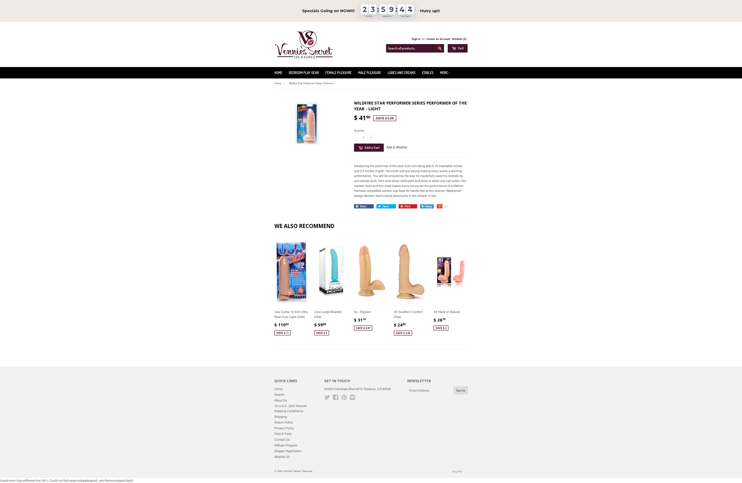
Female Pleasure (338, 73)
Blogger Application (287, 451)
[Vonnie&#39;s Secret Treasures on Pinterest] (344, 398)
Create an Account (438, 39)
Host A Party (283, 433)
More (444, 73)
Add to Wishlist (396, 147)
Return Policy (283, 422)
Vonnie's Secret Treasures (297, 471)
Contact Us (282, 439)
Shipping (280, 416)
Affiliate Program (285, 445)
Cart (460, 48)
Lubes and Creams (401, 73)
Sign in (416, 39)
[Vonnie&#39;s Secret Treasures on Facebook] (336, 398)
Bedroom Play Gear (304, 73)
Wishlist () (459, 39)
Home (278, 73)
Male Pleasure (369, 73)
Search (279, 394)
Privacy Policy (284, 428)
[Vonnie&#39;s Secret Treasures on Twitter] (327, 398)
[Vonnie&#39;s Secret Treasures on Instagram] (353, 398)
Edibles (427, 73)
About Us (280, 400)
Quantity (359, 130)
